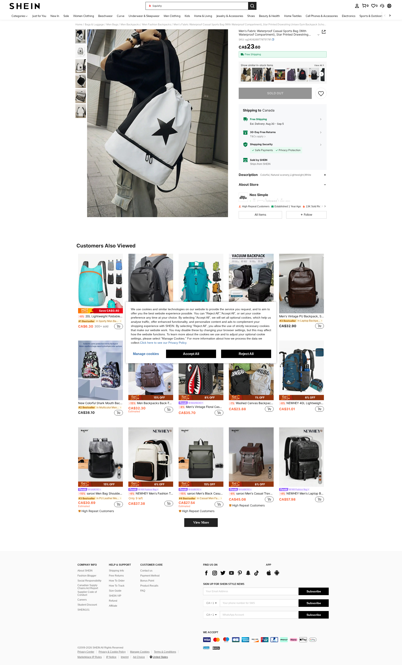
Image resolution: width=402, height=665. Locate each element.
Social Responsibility (89, 580)
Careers (82, 599)
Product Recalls (149, 585)
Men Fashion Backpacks (156, 24)
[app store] (269, 574)
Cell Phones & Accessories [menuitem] (322, 16)
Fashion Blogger (86, 575)
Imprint (125, 657)
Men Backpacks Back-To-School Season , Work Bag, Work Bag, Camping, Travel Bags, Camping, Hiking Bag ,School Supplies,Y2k (151, 403)
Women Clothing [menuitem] (83, 16)
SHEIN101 (83, 609)
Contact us (146, 570)
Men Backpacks (130, 24)
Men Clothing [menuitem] (172, 16)
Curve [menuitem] (120, 16)
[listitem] (246, 75)
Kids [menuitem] (187, 16)
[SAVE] (321, 93)
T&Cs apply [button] (257, 136)
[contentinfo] (266, 639)
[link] (365, 5)
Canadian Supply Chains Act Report (87, 587)
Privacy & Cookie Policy (112, 651)
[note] (100, 310)
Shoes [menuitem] (251, 16)
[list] (232, 573)
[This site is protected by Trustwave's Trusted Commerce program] (206, 647)
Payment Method (150, 575)
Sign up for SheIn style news (223, 584)
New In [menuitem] (54, 16)
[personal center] (356, 5)
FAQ (142, 590)
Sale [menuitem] (66, 16)
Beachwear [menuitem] (105, 16)
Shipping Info (116, 570)
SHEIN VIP (115, 595)
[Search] (252, 6)
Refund (113, 600)
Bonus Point (147, 580)
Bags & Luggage (94, 24)
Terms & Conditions (165, 651)
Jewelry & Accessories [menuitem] (229, 16)
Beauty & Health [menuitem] (269, 16)
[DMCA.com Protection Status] (216, 647)
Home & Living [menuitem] (203, 16)
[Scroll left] (384, 16)
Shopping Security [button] (261, 144)
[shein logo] (24, 6)
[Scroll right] (389, 16)
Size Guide (115, 590)
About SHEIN (85, 570)
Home (78, 24)
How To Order (117, 580)
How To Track (116, 585)
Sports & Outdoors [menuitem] (371, 16)
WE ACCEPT (210, 632)
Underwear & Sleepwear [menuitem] (144, 16)
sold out (275, 93)
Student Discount (87, 604)
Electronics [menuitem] (348, 16)
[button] (382, 5)
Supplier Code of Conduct (87, 593)
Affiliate (113, 605)
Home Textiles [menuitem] (293, 16)
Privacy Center (85, 651)
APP (268, 565)
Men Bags (112, 24)
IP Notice (111, 657)
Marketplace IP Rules (89, 657)
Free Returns (116, 575)
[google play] (277, 574)
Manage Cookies (139, 651)
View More (201, 522)
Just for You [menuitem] (39, 16)
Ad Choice (139, 657)
